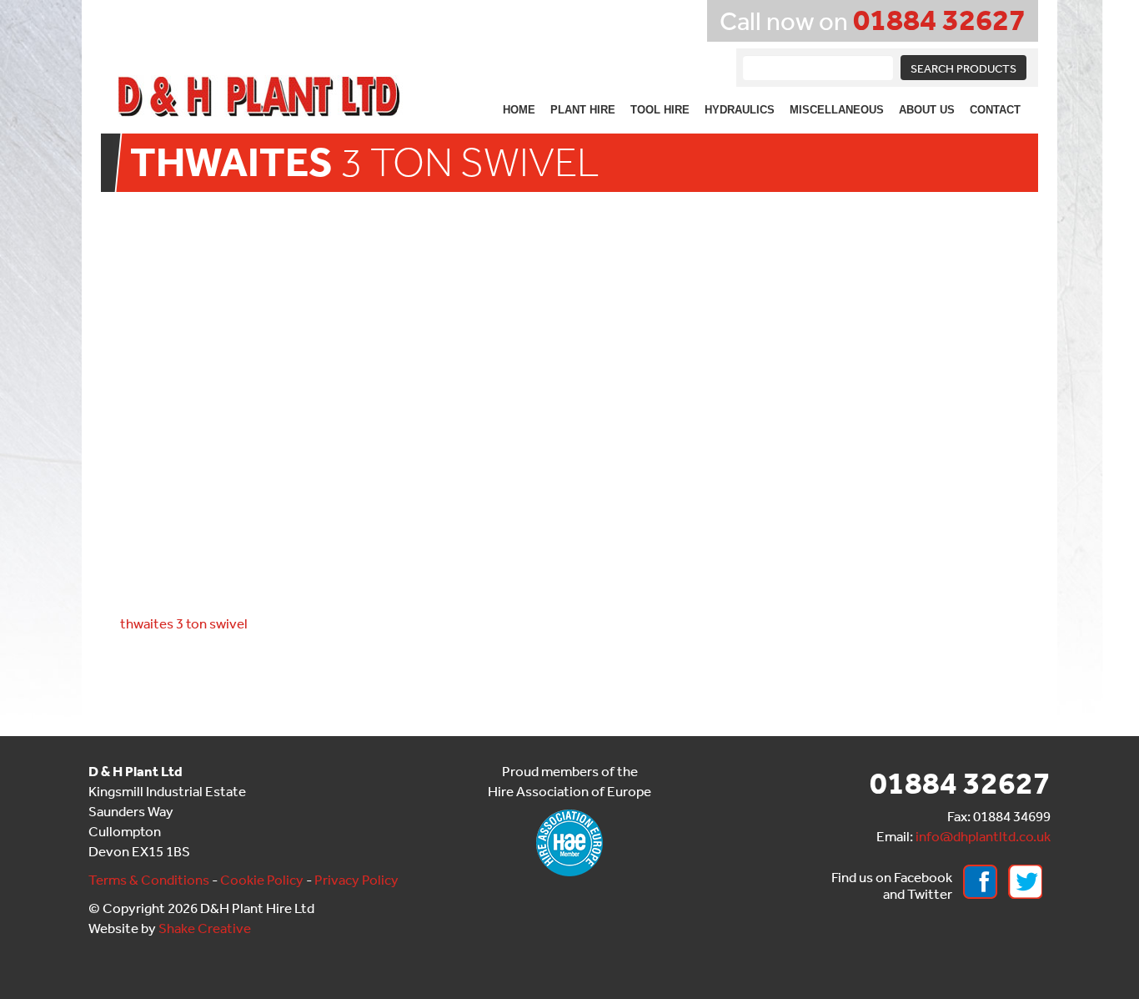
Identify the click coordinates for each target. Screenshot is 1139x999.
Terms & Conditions (148, 879)
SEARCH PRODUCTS (963, 68)
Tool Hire (660, 109)
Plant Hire (582, 109)
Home (519, 109)
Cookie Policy (262, 879)
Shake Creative (204, 927)
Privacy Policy (356, 879)
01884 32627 (939, 19)
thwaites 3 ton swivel (184, 623)
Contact (995, 109)
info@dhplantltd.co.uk (983, 836)
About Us (927, 109)
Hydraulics (740, 109)
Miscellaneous (837, 109)
